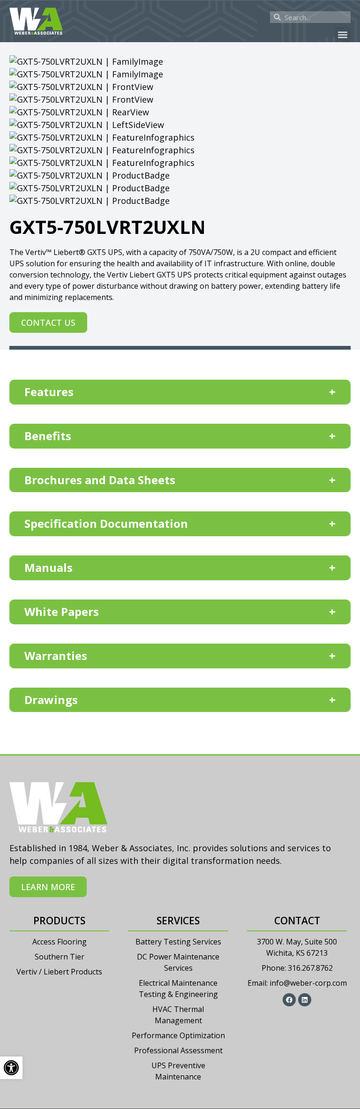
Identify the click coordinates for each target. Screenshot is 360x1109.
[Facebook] (289, 999)
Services (178, 920)
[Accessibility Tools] (11, 1068)
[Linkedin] (304, 999)
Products (59, 920)
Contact (297, 920)
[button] (343, 34)
